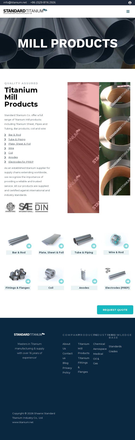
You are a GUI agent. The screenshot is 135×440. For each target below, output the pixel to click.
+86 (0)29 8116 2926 (43, 2)
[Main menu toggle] (128, 11)
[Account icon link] (129, 2)
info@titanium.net (15, 2)
